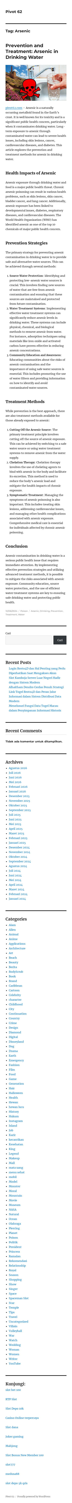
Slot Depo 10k (15, 1408)
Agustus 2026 (18, 768)
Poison (24, 611)
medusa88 (12, 1474)
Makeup (14, 1158)
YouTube (15, 1363)
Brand (13, 981)
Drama (13, 1051)
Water (21, 614)
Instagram (16, 1121)
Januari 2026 (17, 791)
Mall (12, 1163)
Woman (14, 1349)
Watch (13, 1340)
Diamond (15, 1032)
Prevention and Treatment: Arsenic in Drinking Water (32, 51)
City (11, 1009)
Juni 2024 (15, 875)
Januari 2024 (17, 898)
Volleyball (15, 1331)
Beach (13, 957)
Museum (14, 1205)
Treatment (11, 614)
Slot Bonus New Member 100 (25, 1455)
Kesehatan (16, 1144)
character (15, 999)
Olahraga (15, 1223)
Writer (13, 1359)
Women (14, 1354)
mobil (13, 1177)
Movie (13, 1200)
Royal (12, 1270)
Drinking (45, 611)
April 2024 (16, 884)
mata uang (16, 1167)
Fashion (14, 1065)
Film (12, 1069)
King (12, 1149)
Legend (14, 1153)
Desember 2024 (19, 847)
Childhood (16, 1004)
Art (11, 953)
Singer (13, 1289)
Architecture (17, 948)
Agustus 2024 (18, 866)
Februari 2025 (18, 838)
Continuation (18, 1013)
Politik (13, 1242)
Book (12, 976)
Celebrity (15, 995)
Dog (11, 1046)
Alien (12, 929)
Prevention (57, 611)
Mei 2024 (15, 880)
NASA (12, 1209)
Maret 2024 (16, 889)
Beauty (13, 962)
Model (13, 1181)
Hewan (13, 1102)
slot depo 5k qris (16, 1483)
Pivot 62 (14, 11)
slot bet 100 (13, 1390)
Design (13, 1027)
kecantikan (16, 1139)
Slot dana (12, 1427)
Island (13, 1125)
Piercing (14, 1228)
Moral (13, 1191)
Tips (12, 1312)
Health (13, 1097)
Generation (16, 1083)
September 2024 (20, 861)
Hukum (14, 1116)
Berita (13, 967)
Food (12, 1074)
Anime (13, 939)
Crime (13, 1023)
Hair (12, 1088)
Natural (14, 1214)
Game (13, 1079)
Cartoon (14, 990)
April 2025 (16, 828)
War (11, 1335)
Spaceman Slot (19, 1298)
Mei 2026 (15, 782)
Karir (12, 1135)
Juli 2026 (15, 772)
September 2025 (20, 810)
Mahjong (12, 1446)
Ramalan (15, 1256)
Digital (13, 1037)
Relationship (17, 1265)
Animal (13, 934)
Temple (14, 1307)
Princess (14, 1251)
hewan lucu (16, 1107)
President (15, 1247)
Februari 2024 (18, 894)
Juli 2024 (15, 870)
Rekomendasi (18, 1261)
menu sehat (17, 1172)
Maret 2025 (16, 833)
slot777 (10, 1464)
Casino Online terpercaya (22, 1418)
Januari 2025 (17, 842)
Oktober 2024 (18, 856)
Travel (13, 1317)
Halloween (16, 1093)
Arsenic (35, 611)
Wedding (15, 1345)
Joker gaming (14, 1436)
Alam (12, 925)
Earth (12, 1055)
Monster (14, 1186)
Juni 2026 (15, 777)
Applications (17, 943)
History (14, 1111)
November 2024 (19, 852)
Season (13, 1275)
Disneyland (16, 1041)
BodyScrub (16, 971)
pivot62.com (14, 107)
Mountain (15, 1195)
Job (11, 1130)
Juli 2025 (15, 814)
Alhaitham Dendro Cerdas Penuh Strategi (36, 687)
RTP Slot (11, 1399)
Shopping (15, 1279)
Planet (13, 1233)
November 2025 (19, 800)
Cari (8, 633)
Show (12, 1284)
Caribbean (15, 985)
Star (11, 1303)
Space (13, 1293)
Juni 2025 (15, 819)
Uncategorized (18, 1321)
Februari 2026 (18, 786)
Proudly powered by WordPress (33, 1496)
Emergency (16, 1060)
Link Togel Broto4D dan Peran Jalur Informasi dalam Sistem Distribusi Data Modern (35, 696)
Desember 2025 (19, 796)
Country (14, 1018)
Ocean (13, 1219)
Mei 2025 (15, 824)
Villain (13, 1326)
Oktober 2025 (18, 805)
